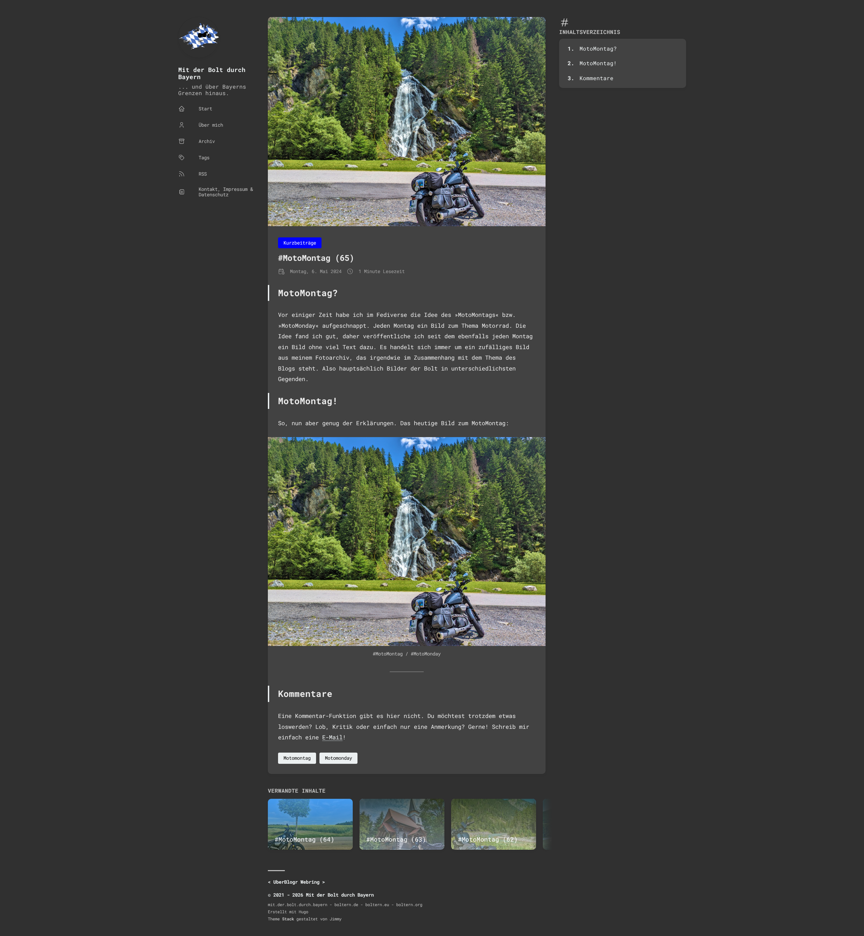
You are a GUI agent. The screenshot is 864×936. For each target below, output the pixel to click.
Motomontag (297, 758)
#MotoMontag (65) (316, 257)
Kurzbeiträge (299, 242)
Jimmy (336, 918)
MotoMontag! (598, 63)
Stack (288, 918)
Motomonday (338, 758)
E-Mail (332, 737)
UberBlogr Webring (296, 882)
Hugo (303, 911)
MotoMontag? (598, 48)
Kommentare (596, 78)
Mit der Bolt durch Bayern (211, 73)
